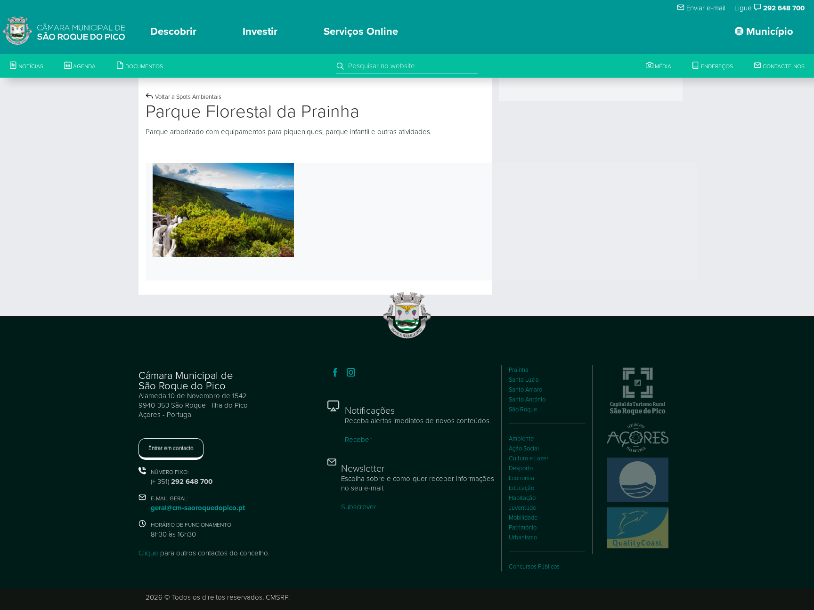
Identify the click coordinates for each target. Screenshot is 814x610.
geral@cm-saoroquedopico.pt (198, 508)
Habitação (522, 498)
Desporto (521, 468)
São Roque (523, 409)
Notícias (30, 66)
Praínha (519, 370)
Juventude (522, 508)
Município (768, 31)
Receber (358, 439)
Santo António (527, 399)
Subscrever (358, 507)
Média (662, 66)
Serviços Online (361, 31)
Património (523, 527)
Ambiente (521, 438)
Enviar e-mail (704, 8)
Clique (148, 553)
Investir (260, 31)
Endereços (716, 66)
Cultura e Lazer (528, 458)
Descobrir (173, 31)
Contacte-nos (783, 66)
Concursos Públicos (534, 566)
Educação (521, 488)
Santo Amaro (525, 389)
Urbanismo (523, 537)
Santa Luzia (524, 380)
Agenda (84, 66)
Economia (521, 478)
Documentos (143, 66)
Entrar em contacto (171, 448)
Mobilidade (523, 518)
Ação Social (524, 448)
